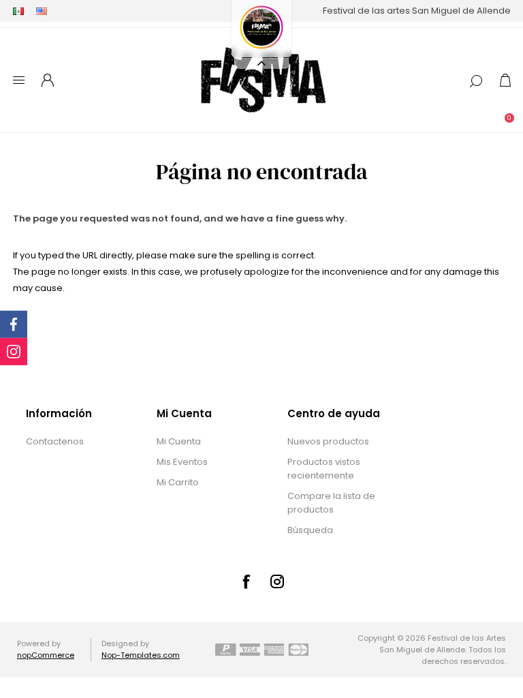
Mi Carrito (178, 482)
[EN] (41, 11)
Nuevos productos (328, 441)
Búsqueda (310, 530)
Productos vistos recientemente (323, 468)
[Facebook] (245, 581)
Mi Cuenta (179, 441)
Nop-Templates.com (140, 655)
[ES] (18, 11)
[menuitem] (78, 441)
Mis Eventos (182, 461)
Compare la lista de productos (331, 502)
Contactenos (55, 441)
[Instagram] (277, 581)
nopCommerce (45, 655)
